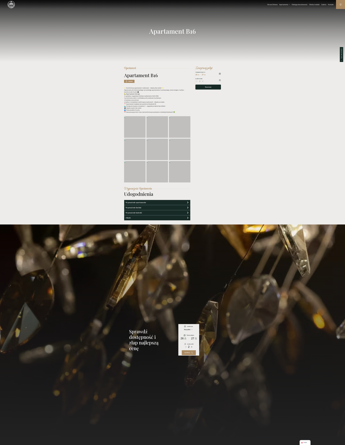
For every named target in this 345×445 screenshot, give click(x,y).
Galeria (323, 4)
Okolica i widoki (314, 4)
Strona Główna (272, 4)
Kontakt (331, 4)
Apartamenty (283, 4)
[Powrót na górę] (340, 440)
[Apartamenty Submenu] (289, 4)
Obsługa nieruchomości (299, 4)
